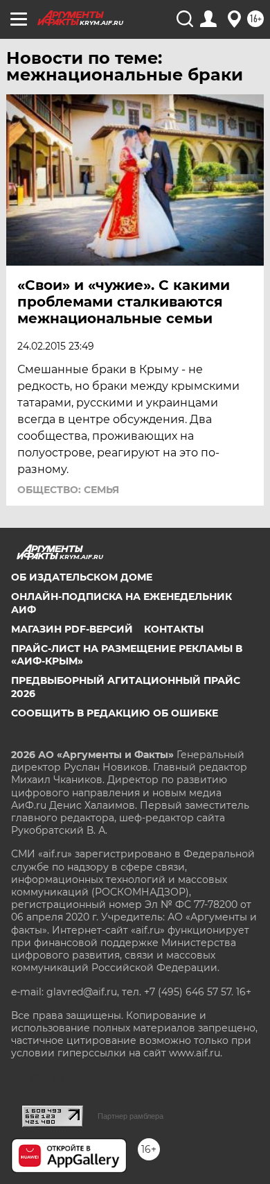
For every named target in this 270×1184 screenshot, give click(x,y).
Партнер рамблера (130, 1116)
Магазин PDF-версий (72, 629)
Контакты (174, 629)
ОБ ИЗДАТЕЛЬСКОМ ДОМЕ (81, 577)
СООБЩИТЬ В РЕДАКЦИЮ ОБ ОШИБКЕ (114, 713)
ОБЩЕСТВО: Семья (68, 490)
